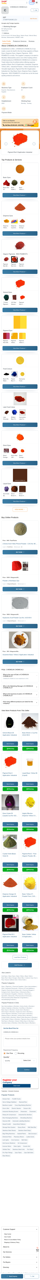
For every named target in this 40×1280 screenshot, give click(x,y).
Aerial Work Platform (19, 1124)
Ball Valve (24, 1140)
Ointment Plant (7, 1136)
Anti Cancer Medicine (9, 1143)
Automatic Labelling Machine (21, 1121)
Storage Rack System (9, 1127)
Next (34, 143)
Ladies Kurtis (30, 1136)
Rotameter (24, 1111)
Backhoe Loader (7, 1105)
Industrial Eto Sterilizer (25, 1114)
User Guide (7, 1237)
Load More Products (20, 957)
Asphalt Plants (21, 1133)
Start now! (16, 1085)
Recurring (21, 1053)
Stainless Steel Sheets (9, 1130)
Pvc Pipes (30, 1149)
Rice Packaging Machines (10, 1118)
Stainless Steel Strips (24, 1130)
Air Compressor (22, 1143)
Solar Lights (17, 1146)
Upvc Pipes (18, 1152)
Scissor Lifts (27, 1108)
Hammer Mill (6, 1121)
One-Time (9, 1053)
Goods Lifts (26, 1146)
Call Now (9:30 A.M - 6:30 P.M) (14, 125)
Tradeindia (4, 1091)
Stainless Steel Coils (19, 1149)
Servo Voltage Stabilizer (10, 1102)
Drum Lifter (6, 1108)
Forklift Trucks (16, 1099)
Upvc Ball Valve (28, 1152)
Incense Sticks (7, 1146)
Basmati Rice (23, 1102)
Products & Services (19, 41)
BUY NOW (19, 552)
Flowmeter (33, 1111)
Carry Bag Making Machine (23, 1105)
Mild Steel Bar (32, 1127)
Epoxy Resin (21, 1127)
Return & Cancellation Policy (12, 1239)
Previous (5, 143)
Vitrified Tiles (6, 1149)
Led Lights (6, 1140)
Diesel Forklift (7, 1124)
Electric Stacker (16, 1108)
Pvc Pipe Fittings (7, 1152)
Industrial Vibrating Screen (10, 1111)
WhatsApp (30, 125)
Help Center (7, 1234)
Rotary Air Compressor (9, 1114)
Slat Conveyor (32, 1133)
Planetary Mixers (19, 1136)
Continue (26, 1069)
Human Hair (6, 1099)
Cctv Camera (15, 1140)
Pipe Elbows (6, 1155)
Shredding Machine (26, 1118)
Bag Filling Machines (9, 1133)
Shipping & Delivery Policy (11, 1242)
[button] (34, 10)
